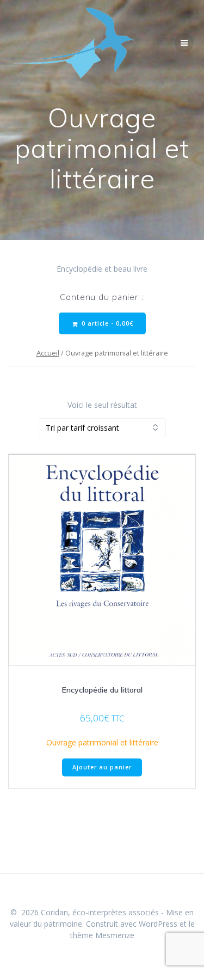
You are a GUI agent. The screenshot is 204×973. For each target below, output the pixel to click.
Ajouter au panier (102, 767)
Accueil (47, 353)
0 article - (106, 323)
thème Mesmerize (102, 935)
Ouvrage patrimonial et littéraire (102, 742)
